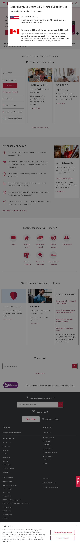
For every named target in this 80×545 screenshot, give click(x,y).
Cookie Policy (18, 534)
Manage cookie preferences (63, 532)
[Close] (76, 526)
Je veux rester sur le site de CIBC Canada (55, 30)
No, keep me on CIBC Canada (30, 30)
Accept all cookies (62, 538)
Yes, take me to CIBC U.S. (29, 16)
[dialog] (40, 24)
